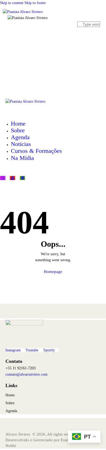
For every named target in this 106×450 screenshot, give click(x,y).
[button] (45, 84)
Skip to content (11, 3)
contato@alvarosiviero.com (26, 374)
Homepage (53, 271)
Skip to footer (35, 3)
